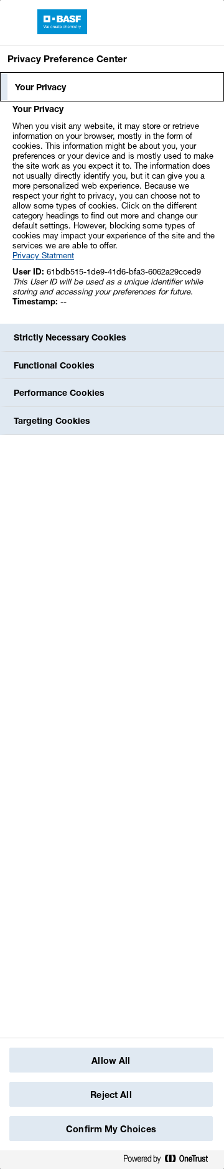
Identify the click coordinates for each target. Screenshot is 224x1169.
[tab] (112, 87)
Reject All (110, 1094)
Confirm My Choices (111, 1129)
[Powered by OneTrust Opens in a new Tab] (170, 1159)
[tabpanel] (113, 212)
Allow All (110, 1060)
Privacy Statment (43, 255)
